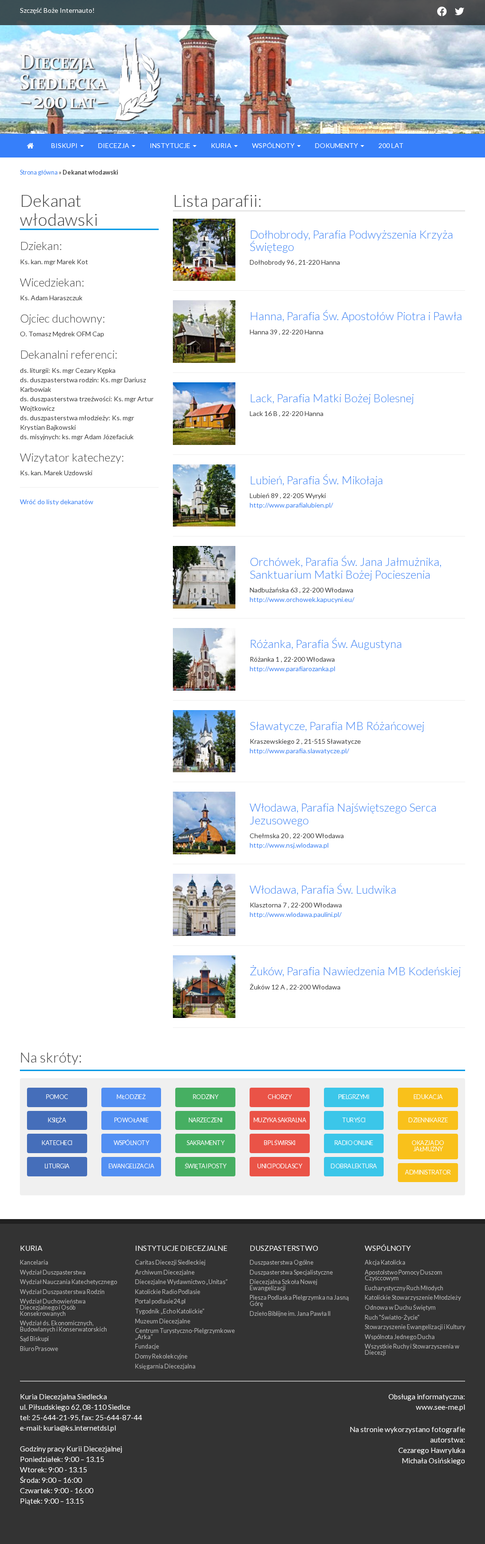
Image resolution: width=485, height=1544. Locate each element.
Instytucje (171, 145)
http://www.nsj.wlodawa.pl (289, 845)
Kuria (222, 145)
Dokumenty (337, 145)
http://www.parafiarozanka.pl (292, 669)
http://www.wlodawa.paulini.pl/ (295, 914)
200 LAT (391, 145)
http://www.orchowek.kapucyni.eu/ (302, 599)
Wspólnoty (274, 145)
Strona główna (39, 172)
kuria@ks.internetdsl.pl (80, 1428)
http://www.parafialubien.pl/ (291, 505)
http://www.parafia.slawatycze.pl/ (299, 751)
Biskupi (64, 145)
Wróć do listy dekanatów (56, 502)
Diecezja (114, 145)
